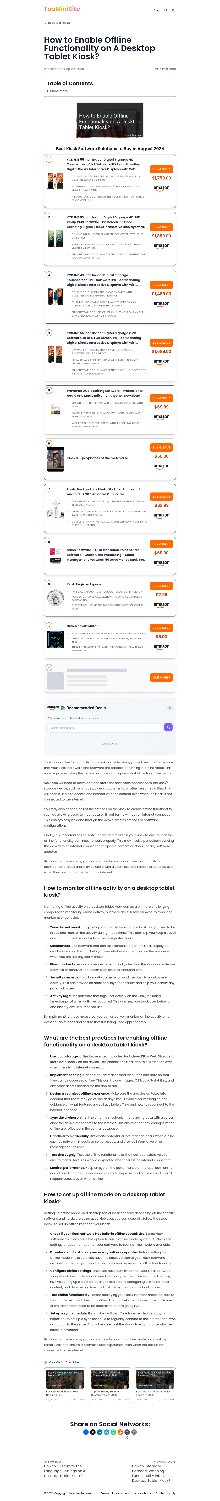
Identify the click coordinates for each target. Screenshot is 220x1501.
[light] (174, 10)
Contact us (163, 1493)
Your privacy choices (139, 1493)
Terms (105, 1493)
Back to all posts (59, 23)
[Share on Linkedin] (99, 1432)
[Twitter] (174, 1493)
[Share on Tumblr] (127, 1432)
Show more (59, 91)
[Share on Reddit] (120, 1432)
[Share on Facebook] (86, 1432)
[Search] (166, 10)
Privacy (117, 1493)
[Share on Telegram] (106, 1432)
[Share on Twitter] (93, 1432)
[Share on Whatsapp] (113, 1432)
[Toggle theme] (170, 708)
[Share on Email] (134, 1432)
